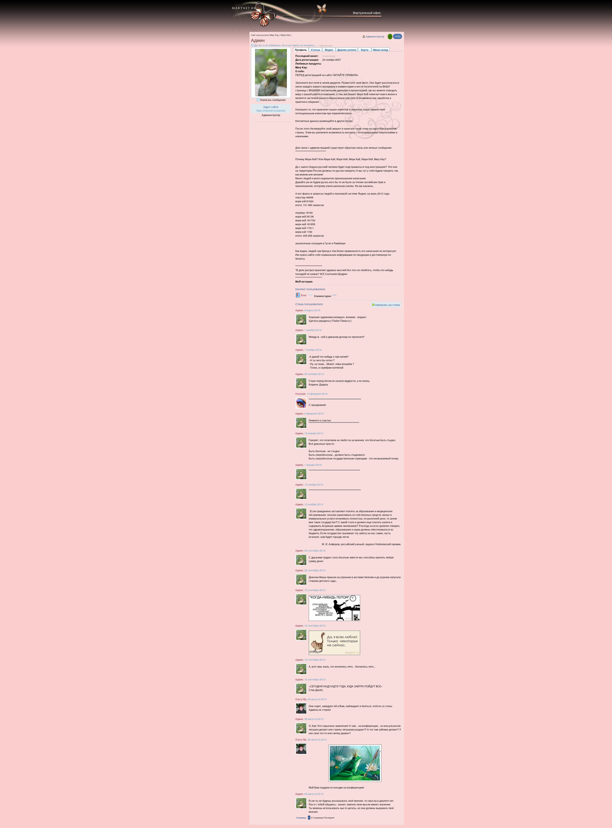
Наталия (300, 394)
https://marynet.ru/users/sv (271, 110)
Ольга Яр (300, 699)
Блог (304, 295)
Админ (299, 310)
